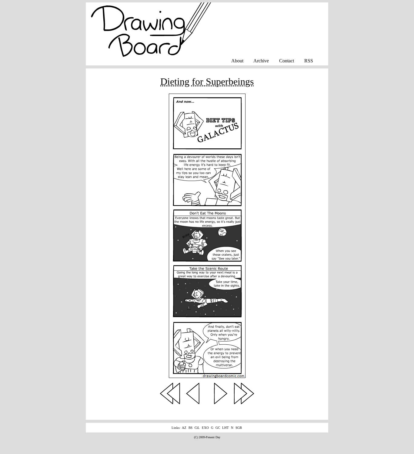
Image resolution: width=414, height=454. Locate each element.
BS (190, 427)
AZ (184, 427)
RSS (308, 60)
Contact (286, 60)
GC (217, 427)
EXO (205, 427)
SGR (238, 427)
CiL (197, 427)
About (237, 60)
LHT (225, 427)
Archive (261, 60)
